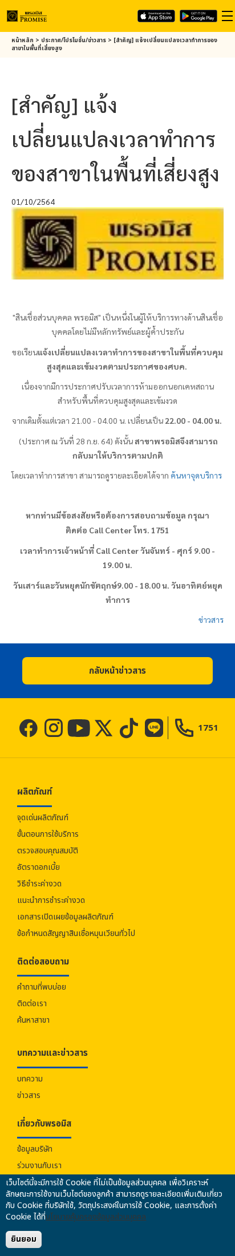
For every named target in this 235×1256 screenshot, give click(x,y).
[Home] (27, 15)
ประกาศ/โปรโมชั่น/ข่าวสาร (73, 40)
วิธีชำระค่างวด (39, 884)
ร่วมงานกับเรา (39, 1166)
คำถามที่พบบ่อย (41, 987)
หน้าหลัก (22, 40)
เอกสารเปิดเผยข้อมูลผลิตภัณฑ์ (65, 917)
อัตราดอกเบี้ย (38, 867)
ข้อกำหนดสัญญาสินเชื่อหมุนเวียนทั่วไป (76, 933)
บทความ (30, 1079)
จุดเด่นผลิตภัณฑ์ (42, 818)
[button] (117, 670)
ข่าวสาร (211, 619)
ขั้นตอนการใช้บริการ (48, 834)
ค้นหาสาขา (33, 1020)
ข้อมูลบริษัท (34, 1149)
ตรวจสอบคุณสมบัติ (47, 851)
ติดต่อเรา (32, 1004)
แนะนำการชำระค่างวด (51, 900)
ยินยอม (24, 1239)
